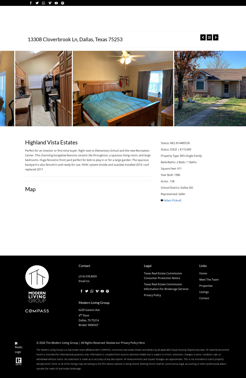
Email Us (84, 281)
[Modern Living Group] (50, 18)
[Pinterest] (62, 3)
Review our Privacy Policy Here (125, 343)
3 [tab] (125, 124)
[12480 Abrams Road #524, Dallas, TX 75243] (215, 37)
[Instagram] (43, 3)
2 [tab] (121, 124)
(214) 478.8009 (88, 276)
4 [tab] (129, 124)
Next (241, 88)
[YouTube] (56, 3)
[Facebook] (31, 3)
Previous (5, 88)
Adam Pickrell (172, 200)
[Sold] (209, 37)
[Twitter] (37, 3)
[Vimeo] (50, 3)
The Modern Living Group (62, 343)
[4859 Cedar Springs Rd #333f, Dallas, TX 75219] (203, 37)
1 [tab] (117, 124)
